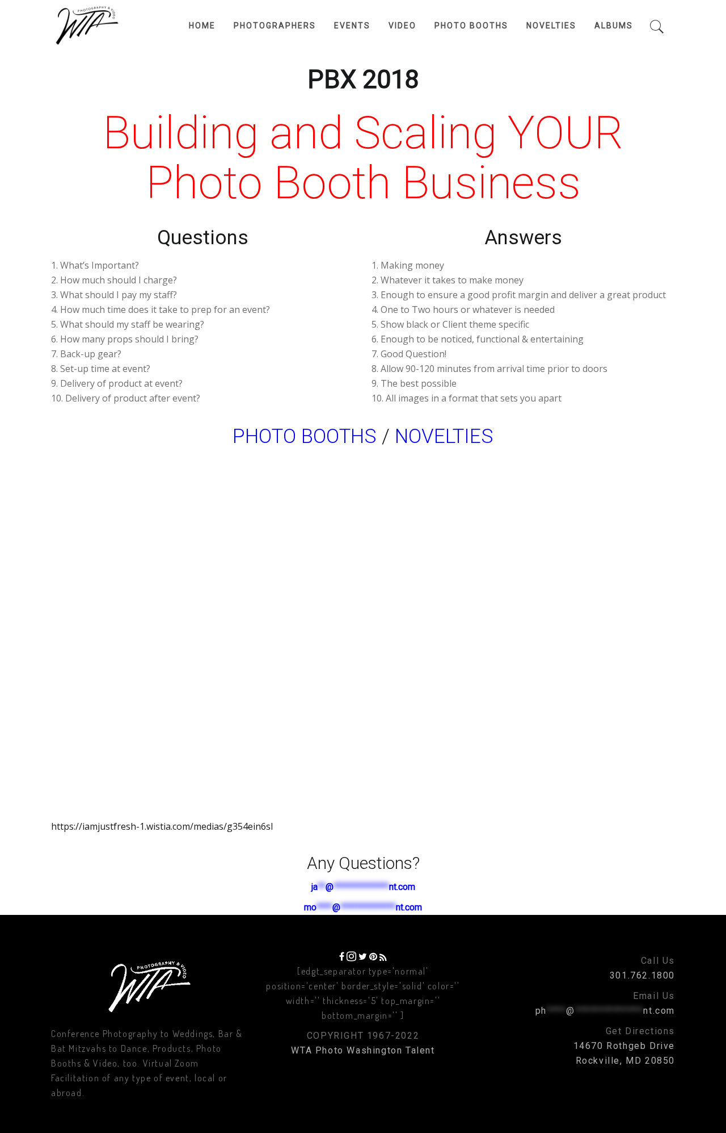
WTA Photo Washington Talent (362, 1050)
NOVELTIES (444, 436)
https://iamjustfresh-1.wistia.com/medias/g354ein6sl (162, 826)
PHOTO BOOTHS (305, 436)
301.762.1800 (642, 975)
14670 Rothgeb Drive (624, 1045)
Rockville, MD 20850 (625, 1060)
